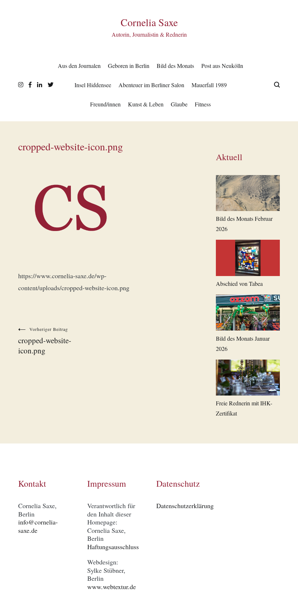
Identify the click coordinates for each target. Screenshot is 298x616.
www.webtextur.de (111, 586)
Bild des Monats (175, 65)
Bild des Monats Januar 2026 (243, 343)
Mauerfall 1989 (209, 85)
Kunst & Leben (146, 104)
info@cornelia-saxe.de (38, 526)
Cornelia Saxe (149, 22)
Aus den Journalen (79, 65)
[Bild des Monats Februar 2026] (248, 194)
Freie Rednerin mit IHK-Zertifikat (244, 408)
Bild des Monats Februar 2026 (244, 223)
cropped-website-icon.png (44, 341)
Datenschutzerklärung (185, 505)
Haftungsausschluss (113, 546)
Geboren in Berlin (128, 65)
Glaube (179, 104)
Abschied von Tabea (239, 283)
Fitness (203, 104)
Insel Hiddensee (92, 85)
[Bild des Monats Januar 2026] (248, 314)
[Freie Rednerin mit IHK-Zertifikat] (248, 379)
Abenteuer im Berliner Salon (151, 85)
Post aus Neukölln (222, 65)
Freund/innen (105, 104)
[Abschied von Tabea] (248, 259)
